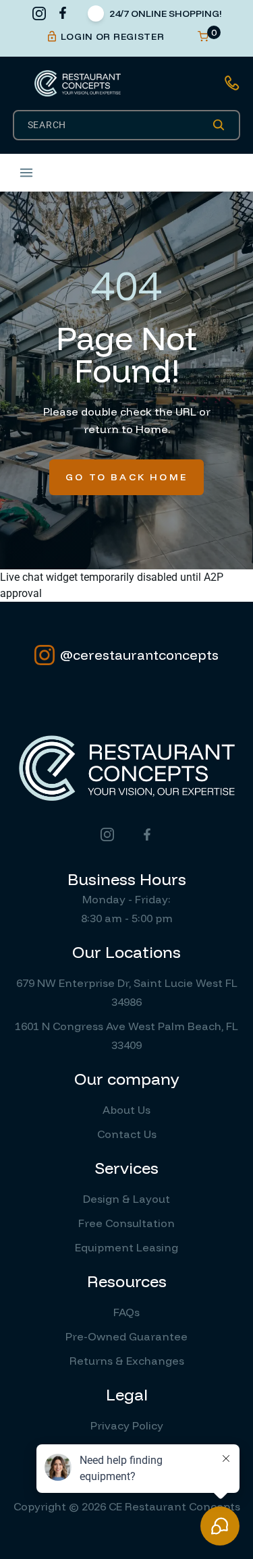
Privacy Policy (126, 1425)
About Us (126, 1109)
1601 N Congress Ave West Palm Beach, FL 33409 (126, 1035)
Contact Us (127, 1134)
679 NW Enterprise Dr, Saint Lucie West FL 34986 (126, 992)
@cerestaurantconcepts (139, 654)
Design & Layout (126, 1199)
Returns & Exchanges (126, 1360)
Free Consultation (126, 1223)
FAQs (126, 1312)
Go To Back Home (126, 477)
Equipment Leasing (126, 1247)
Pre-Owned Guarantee (126, 1336)
